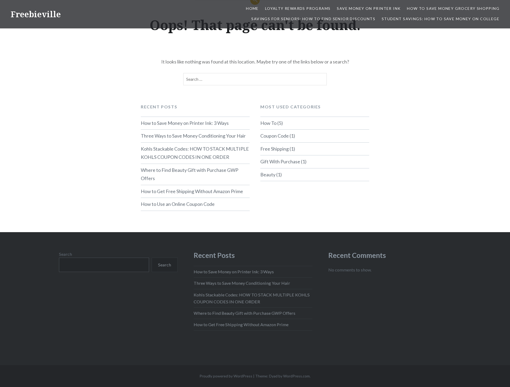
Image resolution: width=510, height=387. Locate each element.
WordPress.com (296, 376)
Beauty (267, 174)
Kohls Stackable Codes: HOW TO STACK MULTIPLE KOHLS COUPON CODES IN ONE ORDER (195, 153)
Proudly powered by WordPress (225, 376)
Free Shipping (274, 149)
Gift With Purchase (280, 161)
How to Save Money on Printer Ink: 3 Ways (185, 123)
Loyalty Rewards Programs (298, 8)
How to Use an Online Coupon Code (178, 204)
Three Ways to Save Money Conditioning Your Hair (193, 136)
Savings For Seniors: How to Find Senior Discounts (313, 18)
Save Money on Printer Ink (369, 8)
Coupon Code (274, 136)
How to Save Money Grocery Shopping (453, 8)
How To (268, 123)
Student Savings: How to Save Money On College (440, 18)
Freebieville (36, 14)
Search (65, 254)
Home (252, 8)
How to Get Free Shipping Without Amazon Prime (192, 191)
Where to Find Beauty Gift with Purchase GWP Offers (189, 174)
